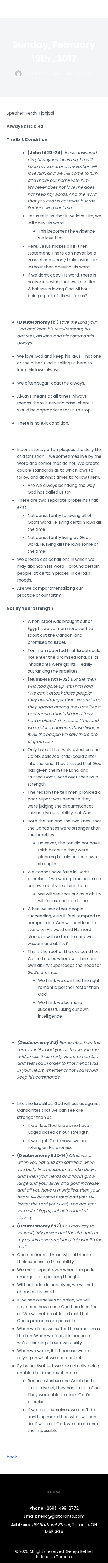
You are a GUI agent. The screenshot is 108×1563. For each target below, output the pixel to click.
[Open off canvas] (97, 9)
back (12, 1457)
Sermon (86, 73)
